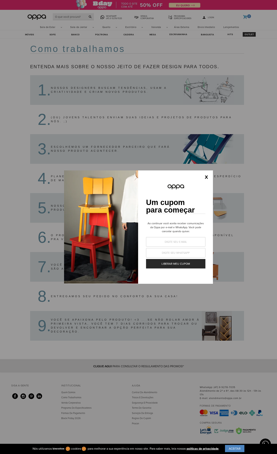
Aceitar (235, 448)
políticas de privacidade (203, 448)
